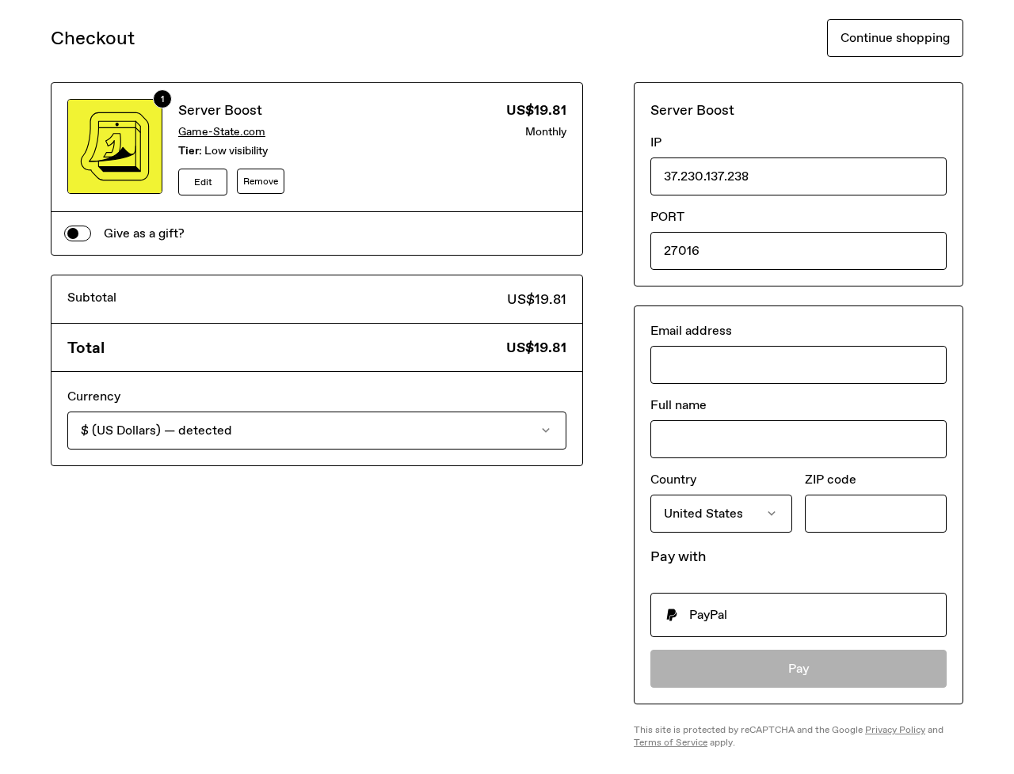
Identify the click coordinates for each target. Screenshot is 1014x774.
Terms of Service (670, 742)
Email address (691, 330)
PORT (667, 216)
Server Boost (220, 110)
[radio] (798, 615)
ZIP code (830, 479)
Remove (260, 181)
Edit (203, 182)
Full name (678, 404)
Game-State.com (221, 131)
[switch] (77, 233)
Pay (799, 668)
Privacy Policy (895, 729)
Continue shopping (895, 37)
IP (655, 142)
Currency (93, 396)
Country (673, 479)
